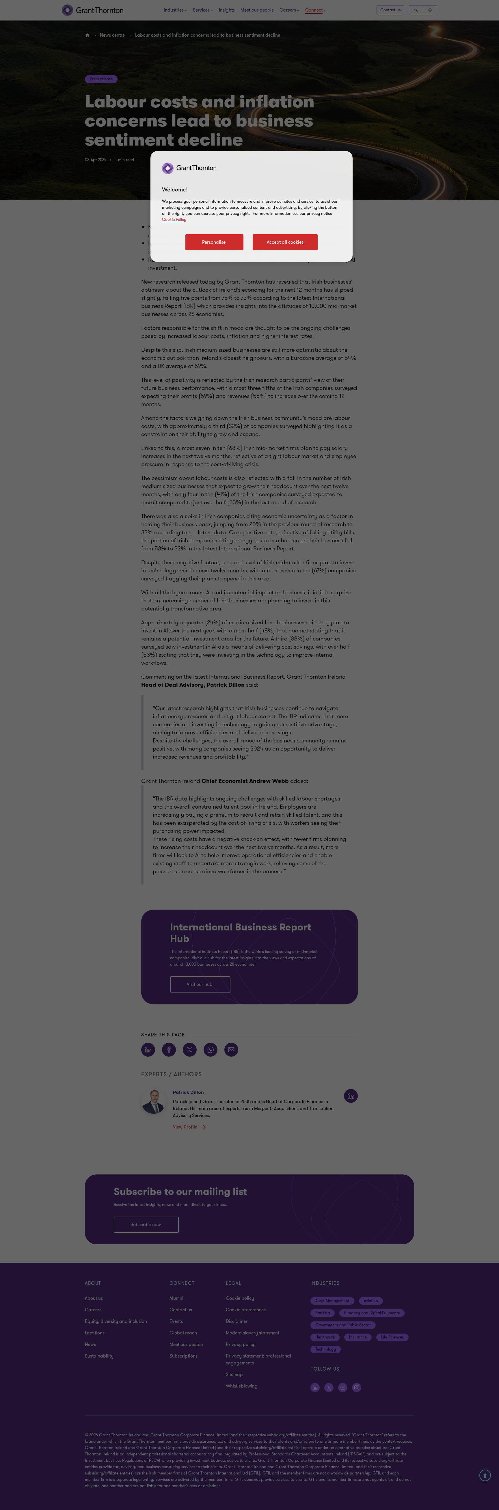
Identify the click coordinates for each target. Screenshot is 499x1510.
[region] (251, 206)
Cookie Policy (174, 219)
